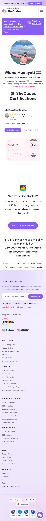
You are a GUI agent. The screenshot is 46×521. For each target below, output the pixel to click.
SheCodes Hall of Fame (25, 86)
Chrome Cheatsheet (9, 416)
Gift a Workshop (7, 380)
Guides (4, 355)
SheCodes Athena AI (9, 442)
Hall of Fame (6, 374)
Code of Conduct (8, 464)
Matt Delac (6, 307)
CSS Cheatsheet (7, 406)
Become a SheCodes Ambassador (14, 390)
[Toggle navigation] (41, 10)
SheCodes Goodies (9, 384)
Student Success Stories (10, 351)
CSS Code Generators (10, 438)
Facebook (24, 504)
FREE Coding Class (8, 345)
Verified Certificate (12, 130)
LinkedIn (31, 500)
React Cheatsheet (8, 422)
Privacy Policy (7, 454)
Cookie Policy (7, 461)
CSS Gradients (7, 435)
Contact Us (6, 473)
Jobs (3, 480)
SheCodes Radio (8, 377)
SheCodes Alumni (8, 371)
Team (4, 483)
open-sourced (25, 307)
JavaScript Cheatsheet (9, 409)
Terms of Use (6, 457)
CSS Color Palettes (9, 432)
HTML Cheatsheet (8, 403)
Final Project (28, 130)
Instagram (17, 500)
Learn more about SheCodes (23, 225)
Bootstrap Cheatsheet (9, 419)
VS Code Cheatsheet (9, 412)
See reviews (35, 3)
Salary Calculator (7, 358)
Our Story (5, 477)
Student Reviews (8, 348)
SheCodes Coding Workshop (16, 83)
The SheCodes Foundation (11, 486)
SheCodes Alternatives (10, 361)
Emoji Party (5, 387)
